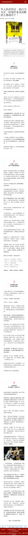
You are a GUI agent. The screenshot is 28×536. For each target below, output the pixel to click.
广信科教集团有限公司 (7, 2)
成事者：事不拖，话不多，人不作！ (19, 527)
